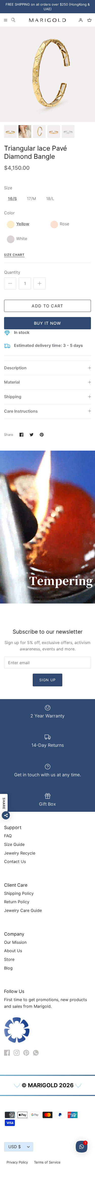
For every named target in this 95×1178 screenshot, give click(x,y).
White (21, 238)
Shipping (12, 396)
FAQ (8, 835)
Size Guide (14, 844)
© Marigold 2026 (48, 1085)
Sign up (47, 680)
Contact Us (15, 861)
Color (9, 212)
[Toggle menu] (5, 19)
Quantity (12, 272)
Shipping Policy (19, 893)
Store (9, 959)
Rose (64, 223)
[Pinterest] (26, 1053)
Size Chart (14, 255)
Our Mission (15, 942)
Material (12, 382)
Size (8, 187)
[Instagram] (17, 1053)
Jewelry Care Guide (23, 910)
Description (15, 367)
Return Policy (16, 901)
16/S (12, 198)
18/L (50, 198)
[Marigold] (47, 20)
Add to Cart (47, 305)
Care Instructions (21, 411)
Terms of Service (47, 1162)
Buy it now (47, 323)
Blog (8, 968)
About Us (13, 950)
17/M (31, 198)
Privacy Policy (17, 1162)
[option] (47, 74)
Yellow (22, 223)
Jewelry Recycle (19, 853)
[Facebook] (7, 1053)
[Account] (78, 19)
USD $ (14, 1146)
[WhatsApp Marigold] (36, 1053)
